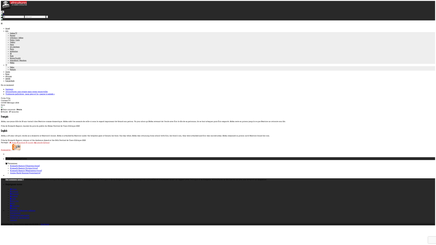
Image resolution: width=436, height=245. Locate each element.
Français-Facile (9, 81)
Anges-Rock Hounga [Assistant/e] (25, 173)
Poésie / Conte (15, 40)
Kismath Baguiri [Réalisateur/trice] (26, 170)
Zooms (7, 72)
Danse (12, 44)
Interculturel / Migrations (18, 60)
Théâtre (12, 42)
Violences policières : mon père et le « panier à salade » (30, 94)
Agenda (7, 78)
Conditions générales (19, 215)
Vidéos (12, 67)
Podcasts (13, 69)
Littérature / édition (16, 38)
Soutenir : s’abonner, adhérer (22, 210)
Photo (12, 49)
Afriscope (8, 76)
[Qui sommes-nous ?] (2, 19)
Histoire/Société (15, 58)
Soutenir (9, 89)
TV (6, 65)
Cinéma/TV (13, 33)
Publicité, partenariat (19, 217)
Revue (7, 74)
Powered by (6, 150)
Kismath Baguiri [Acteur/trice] (24, 168)
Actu (6, 31)
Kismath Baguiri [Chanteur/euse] (25, 166)
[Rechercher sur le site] (2, 12)
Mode (12, 56)
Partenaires (15, 213)
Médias (12, 63)
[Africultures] (14, 9)
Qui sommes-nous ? (14, 179)
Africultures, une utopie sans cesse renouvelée (26, 91)
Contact (13, 220)
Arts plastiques (15, 47)
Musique (12, 35)
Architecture (14, 51)
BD (11, 54)
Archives (45, 224)
